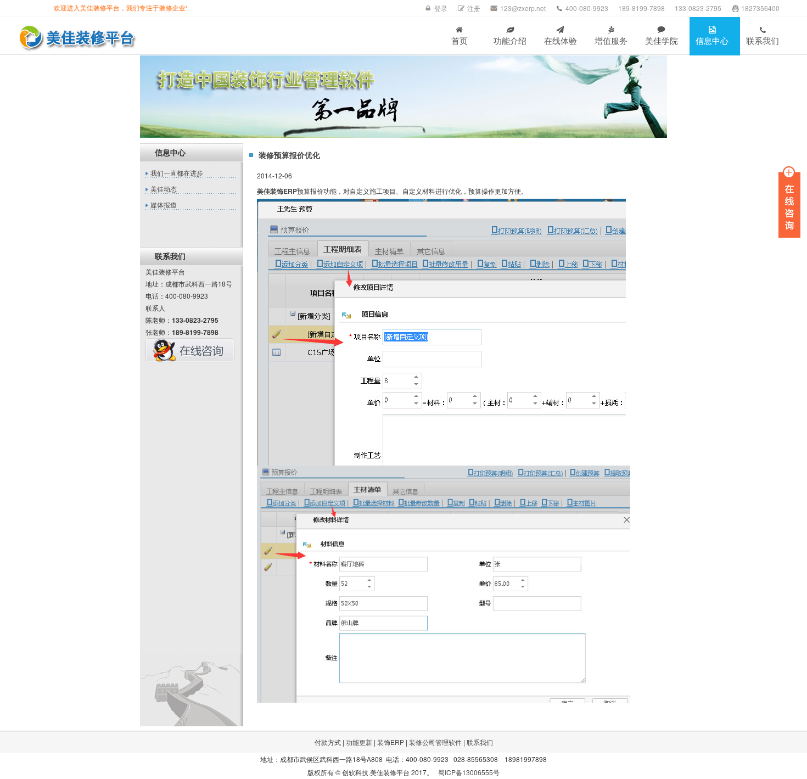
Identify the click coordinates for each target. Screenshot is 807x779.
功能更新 (359, 742)
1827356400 (760, 8)
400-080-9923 (586, 8)
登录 (440, 8)
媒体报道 (163, 205)
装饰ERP (390, 742)
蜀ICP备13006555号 (469, 772)
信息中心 (712, 40)
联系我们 (762, 40)
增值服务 (611, 40)
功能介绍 (510, 40)
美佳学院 (661, 40)
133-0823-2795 (698, 8)
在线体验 (560, 40)
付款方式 (328, 742)
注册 (473, 8)
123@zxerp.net (523, 8)
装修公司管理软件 (435, 742)
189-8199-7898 (641, 8)
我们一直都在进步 (176, 173)
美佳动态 (163, 189)
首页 (459, 40)
